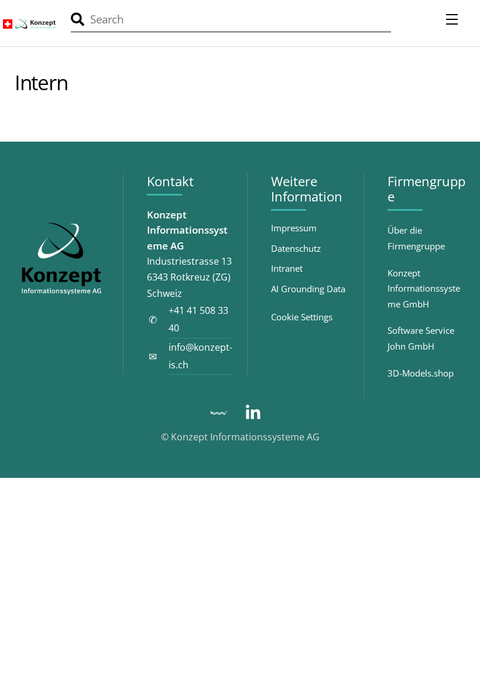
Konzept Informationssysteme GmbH (424, 288)
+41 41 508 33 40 (198, 319)
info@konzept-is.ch (200, 356)
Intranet (287, 268)
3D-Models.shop (421, 373)
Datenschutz (296, 248)
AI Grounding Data (308, 289)
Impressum (294, 228)
